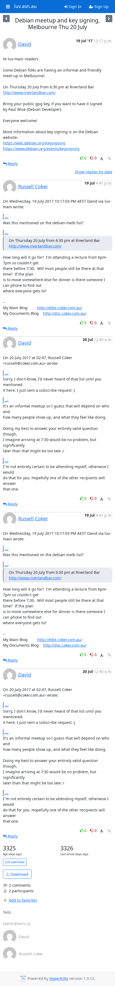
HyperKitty (58, 978)
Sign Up (101, 6)
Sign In (75, 6)
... (7, 216)
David (24, 44)
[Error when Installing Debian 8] (109, 18)
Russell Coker (33, 186)
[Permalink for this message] (109, 158)
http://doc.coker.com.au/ (64, 313)
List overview (15, 862)
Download (18, 874)
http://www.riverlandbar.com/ (29, 92)
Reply (12, 163)
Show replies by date (93, 171)
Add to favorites (23, 900)
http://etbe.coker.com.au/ (59, 307)
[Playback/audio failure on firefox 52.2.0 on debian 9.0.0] (6, 18)
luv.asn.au (25, 6)
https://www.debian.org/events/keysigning (41, 148)
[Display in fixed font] (101, 158)
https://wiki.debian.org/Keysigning (34, 143)
